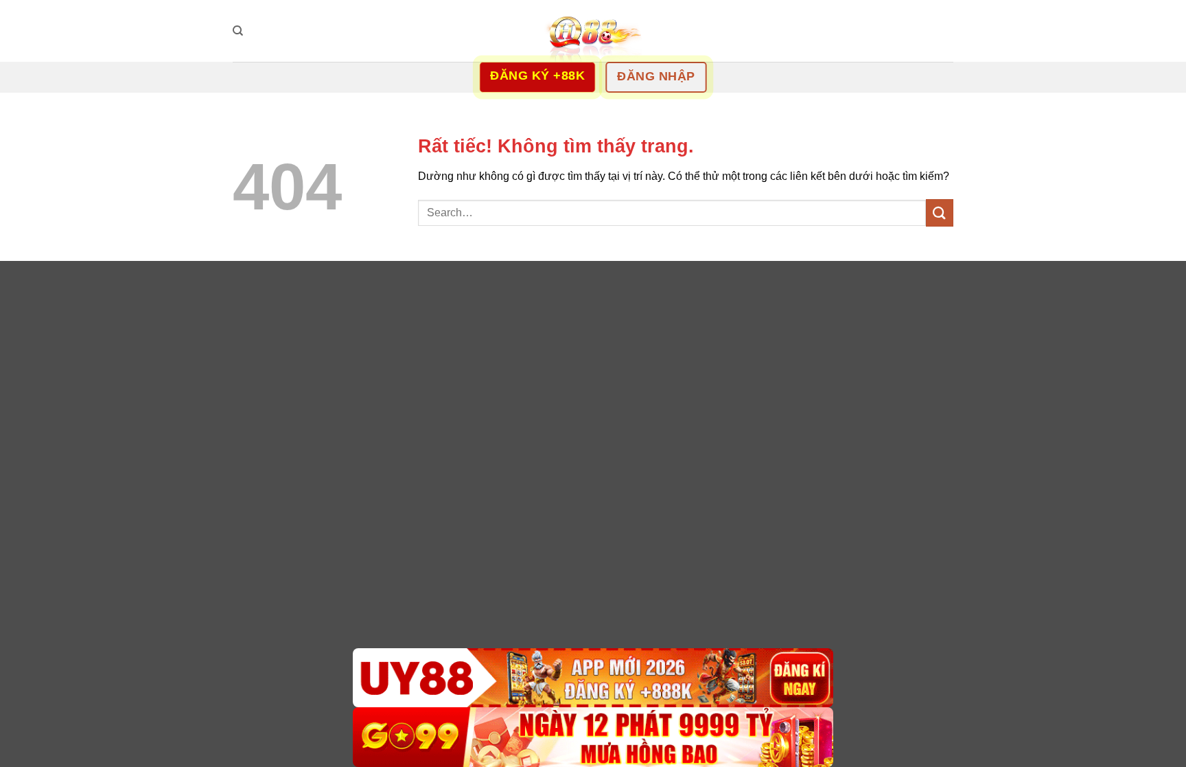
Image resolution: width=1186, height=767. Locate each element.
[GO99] (593, 737)
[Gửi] (939, 212)
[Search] (238, 31)
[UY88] (593, 678)
